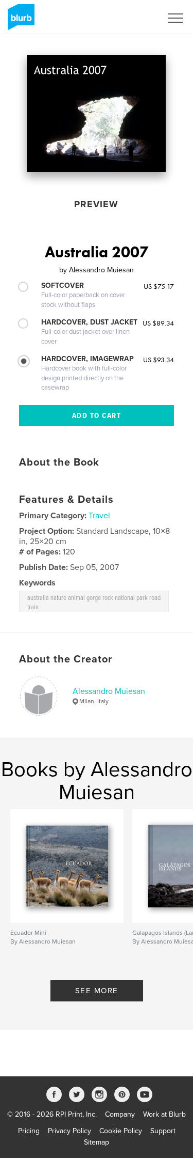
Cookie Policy (120, 1130)
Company (120, 1114)
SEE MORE (96, 990)
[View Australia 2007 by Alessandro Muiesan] (96, 113)
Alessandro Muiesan (109, 691)
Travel (99, 516)
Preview (96, 204)
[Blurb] (19, 21)
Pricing (29, 1130)
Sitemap (96, 1142)
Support (163, 1130)
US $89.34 (158, 323)
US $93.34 (158, 359)
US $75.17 (159, 286)
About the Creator (65, 659)
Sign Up (135, 18)
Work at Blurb (164, 1114)
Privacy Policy (69, 1130)
